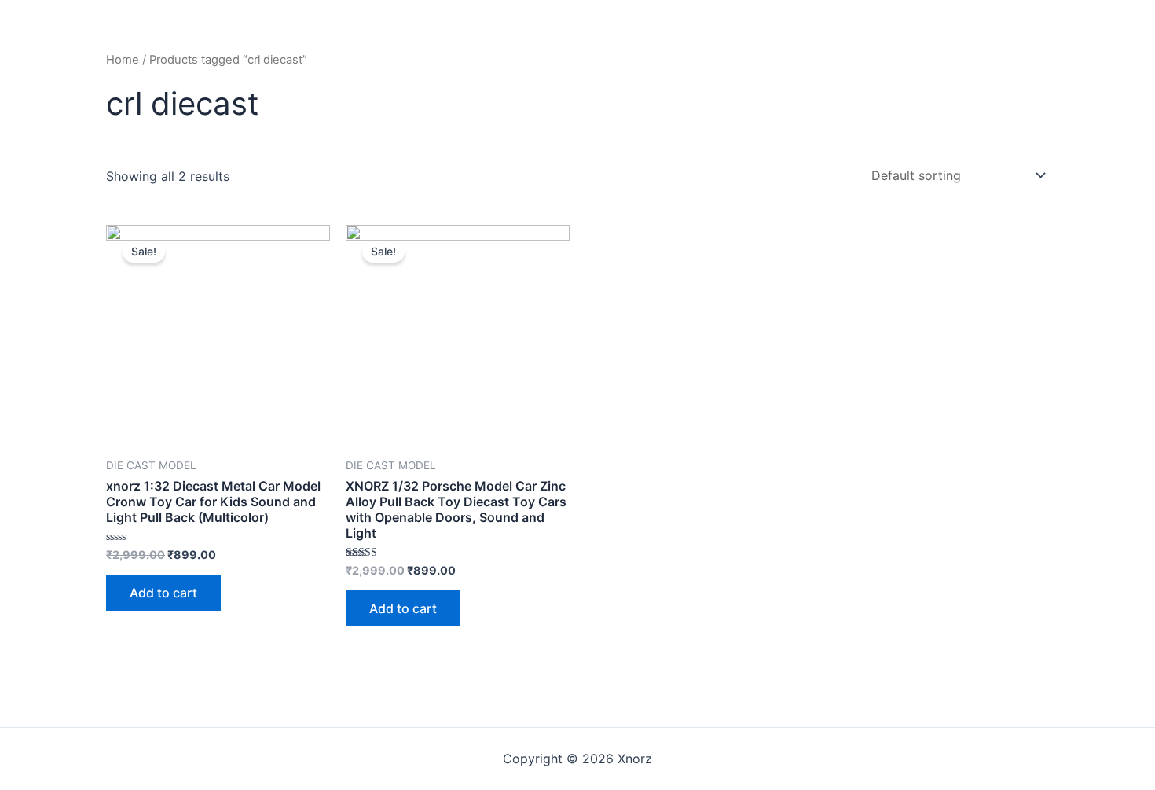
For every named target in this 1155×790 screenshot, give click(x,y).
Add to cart (163, 593)
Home (122, 60)
